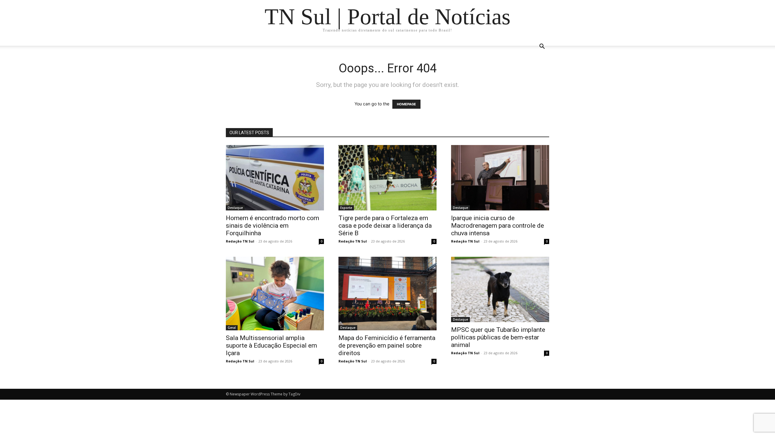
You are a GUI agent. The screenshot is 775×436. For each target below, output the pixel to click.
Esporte (346, 208)
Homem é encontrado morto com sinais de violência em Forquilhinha (272, 225)
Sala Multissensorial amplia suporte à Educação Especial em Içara (271, 345)
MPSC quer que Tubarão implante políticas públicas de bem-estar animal (498, 337)
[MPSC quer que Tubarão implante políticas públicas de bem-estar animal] (500, 289)
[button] (542, 47)
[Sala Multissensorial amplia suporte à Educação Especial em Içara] (275, 293)
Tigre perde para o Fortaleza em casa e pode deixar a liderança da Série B (385, 225)
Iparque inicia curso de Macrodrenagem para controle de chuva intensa (497, 225)
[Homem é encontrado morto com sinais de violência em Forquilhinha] (275, 177)
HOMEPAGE (406, 104)
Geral (232, 327)
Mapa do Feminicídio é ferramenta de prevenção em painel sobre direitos (386, 345)
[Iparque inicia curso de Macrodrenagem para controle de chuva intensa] (500, 177)
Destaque (235, 208)
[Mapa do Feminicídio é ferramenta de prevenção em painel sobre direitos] (387, 293)
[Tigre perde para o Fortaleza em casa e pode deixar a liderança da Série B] (387, 177)
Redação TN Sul (240, 241)
